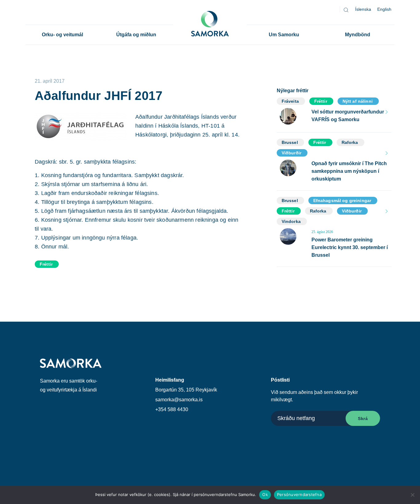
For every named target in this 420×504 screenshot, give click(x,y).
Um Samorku (284, 34)
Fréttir (46, 264)
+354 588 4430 (171, 409)
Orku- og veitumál (62, 34)
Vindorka (291, 221)
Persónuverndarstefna (299, 494)
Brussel (290, 142)
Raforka (350, 142)
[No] (412, 495)
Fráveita (290, 101)
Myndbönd (357, 34)
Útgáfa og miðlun (136, 34)
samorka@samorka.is (179, 399)
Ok (265, 494)
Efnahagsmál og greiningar (342, 200)
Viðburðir (291, 152)
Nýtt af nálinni (358, 101)
